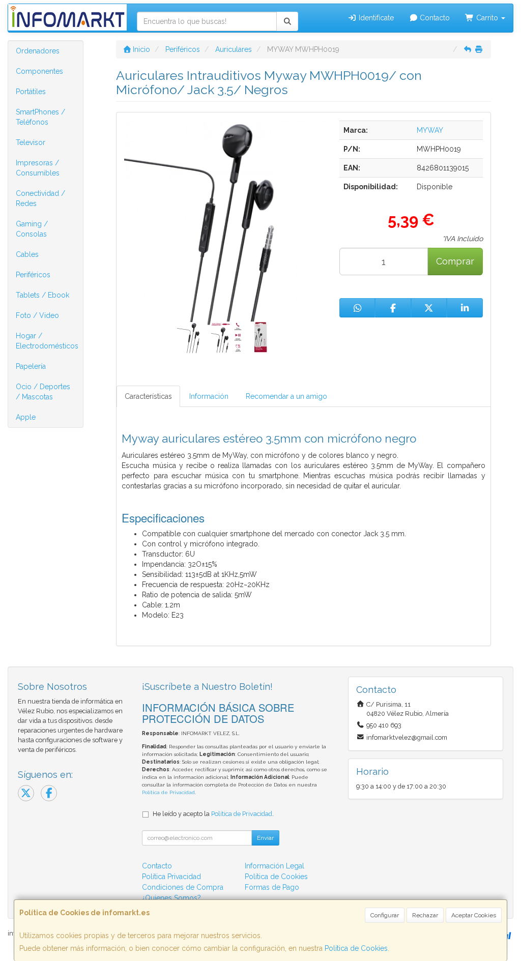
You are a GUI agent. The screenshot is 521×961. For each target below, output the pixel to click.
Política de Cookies (356, 948)
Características (148, 396)
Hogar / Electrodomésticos (47, 341)
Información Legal (274, 866)
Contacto (434, 18)
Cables (27, 254)
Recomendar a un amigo (286, 396)
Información (208, 396)
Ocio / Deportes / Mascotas (43, 392)
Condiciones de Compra (182, 887)
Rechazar (425, 915)
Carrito (487, 18)
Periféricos (33, 275)
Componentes (39, 71)
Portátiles (31, 92)
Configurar (384, 915)
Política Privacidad (171, 876)
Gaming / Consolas (32, 229)
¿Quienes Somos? (171, 898)
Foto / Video (37, 315)
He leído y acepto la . (213, 814)
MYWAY (430, 130)
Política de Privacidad (168, 792)
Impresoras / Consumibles (38, 168)
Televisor (30, 142)
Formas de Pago (272, 887)
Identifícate (375, 18)
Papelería (31, 366)
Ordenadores (38, 51)
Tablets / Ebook (42, 295)
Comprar (455, 261)
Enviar (265, 837)
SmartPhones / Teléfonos (40, 117)
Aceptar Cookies (473, 915)
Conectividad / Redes (40, 198)
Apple (26, 417)
